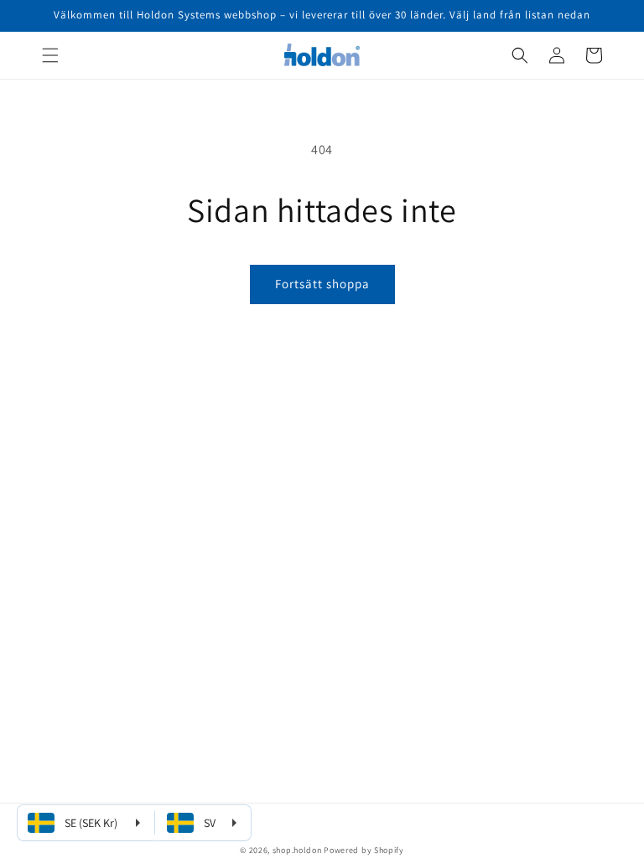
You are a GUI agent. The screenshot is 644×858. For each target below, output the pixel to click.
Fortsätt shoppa (322, 284)
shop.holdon (297, 850)
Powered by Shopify (364, 850)
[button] (50, 55)
